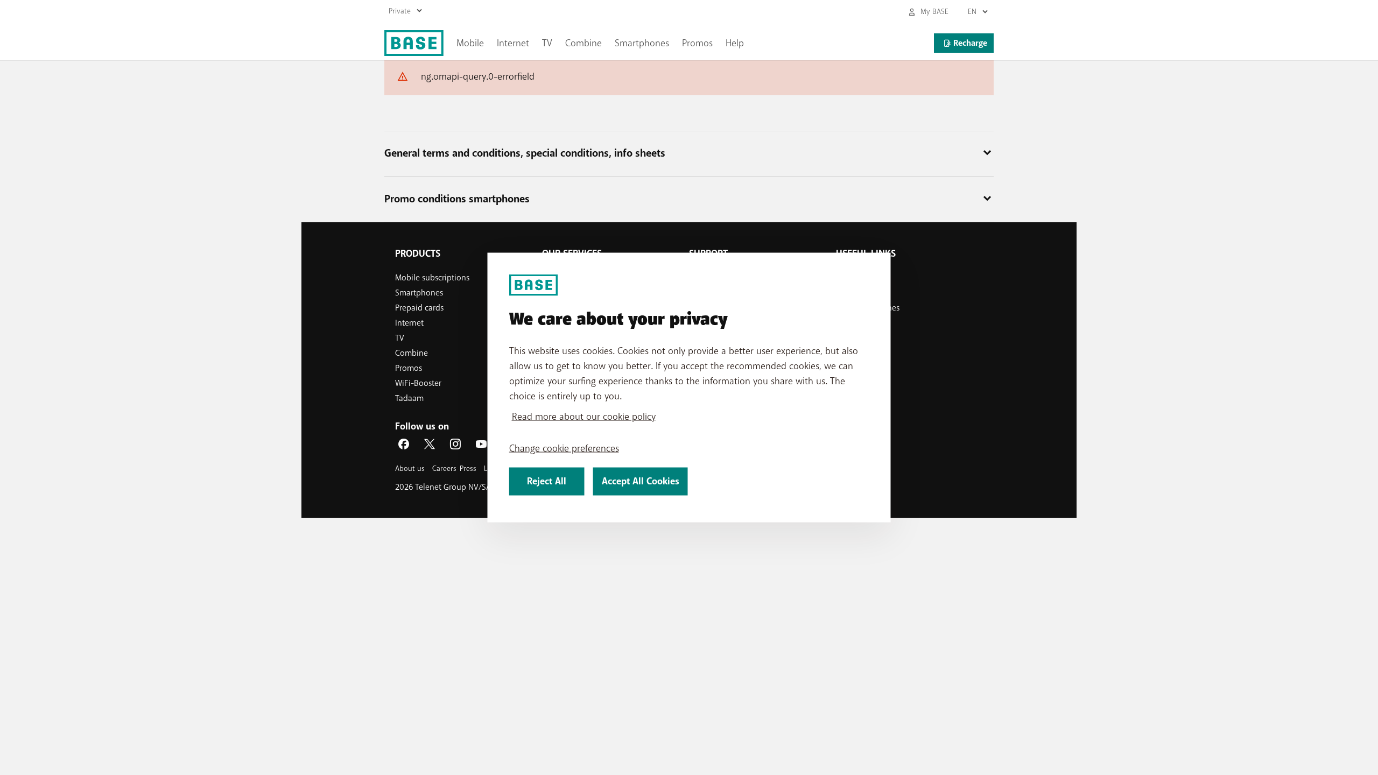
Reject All (546, 481)
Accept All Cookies (640, 481)
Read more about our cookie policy (584, 416)
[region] (689, 388)
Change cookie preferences (564, 448)
